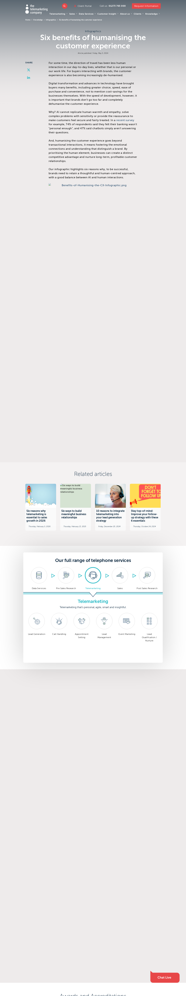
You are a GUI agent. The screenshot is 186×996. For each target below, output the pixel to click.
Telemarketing (57, 14)
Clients (137, 14)
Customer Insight (106, 14)
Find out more (40, 507)
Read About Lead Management (104, 636)
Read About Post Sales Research (147, 578)
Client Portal (85, 6)
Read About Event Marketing (127, 636)
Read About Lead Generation (36, 636)
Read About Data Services (38, 578)
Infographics (51, 20)
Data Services (86, 14)
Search (64, 6)
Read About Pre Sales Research (65, 578)
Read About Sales (119, 578)
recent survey (125, 120)
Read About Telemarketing (93, 578)
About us (125, 14)
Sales (72, 14)
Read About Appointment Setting (81, 636)
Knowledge (151, 14)
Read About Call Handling (59, 636)
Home (27, 20)
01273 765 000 (117, 6)
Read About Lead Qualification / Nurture (149, 636)
